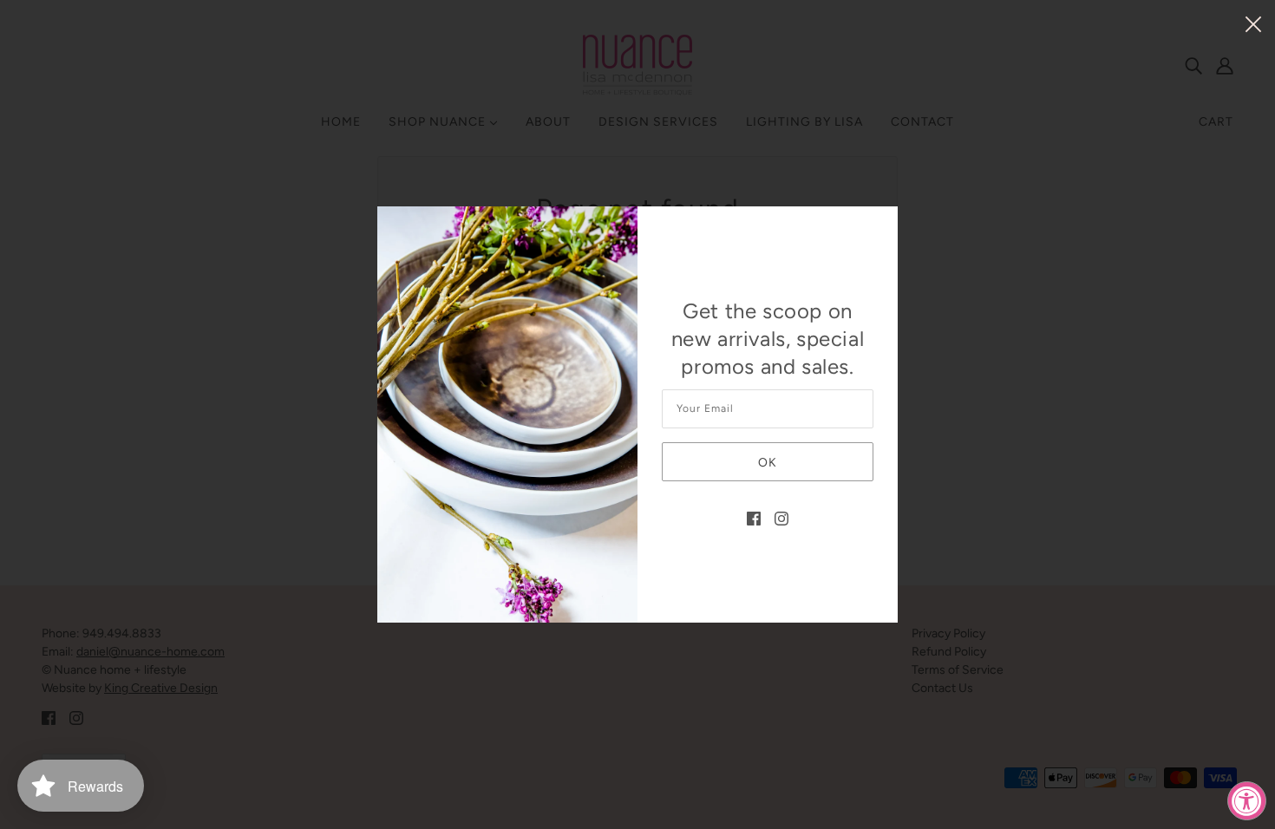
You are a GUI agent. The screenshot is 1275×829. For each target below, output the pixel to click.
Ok (767, 462)
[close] (1253, 23)
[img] (754, 518)
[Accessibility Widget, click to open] (1246, 800)
